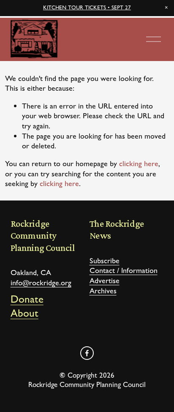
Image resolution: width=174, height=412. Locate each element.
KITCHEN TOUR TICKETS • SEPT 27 (87, 7)
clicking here (138, 163)
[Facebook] (87, 353)
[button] (166, 7)
